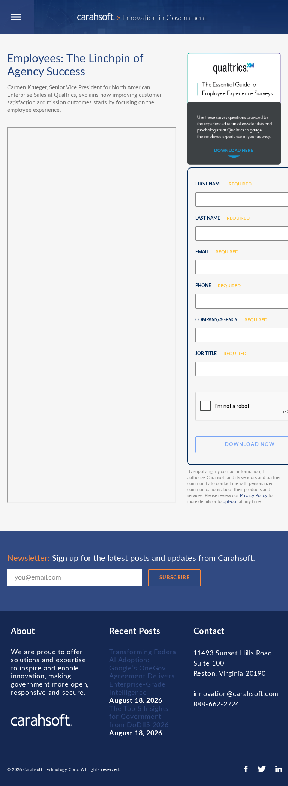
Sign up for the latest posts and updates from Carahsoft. (131, 558)
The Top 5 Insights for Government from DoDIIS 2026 (138, 717)
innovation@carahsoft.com (236, 694)
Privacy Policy (253, 495)
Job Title (218, 353)
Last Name (219, 218)
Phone (215, 285)
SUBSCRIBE (174, 577)
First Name (220, 184)
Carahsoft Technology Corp (50, 770)
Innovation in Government (162, 18)
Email (214, 252)
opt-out (230, 501)
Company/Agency (228, 320)
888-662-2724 (217, 704)
